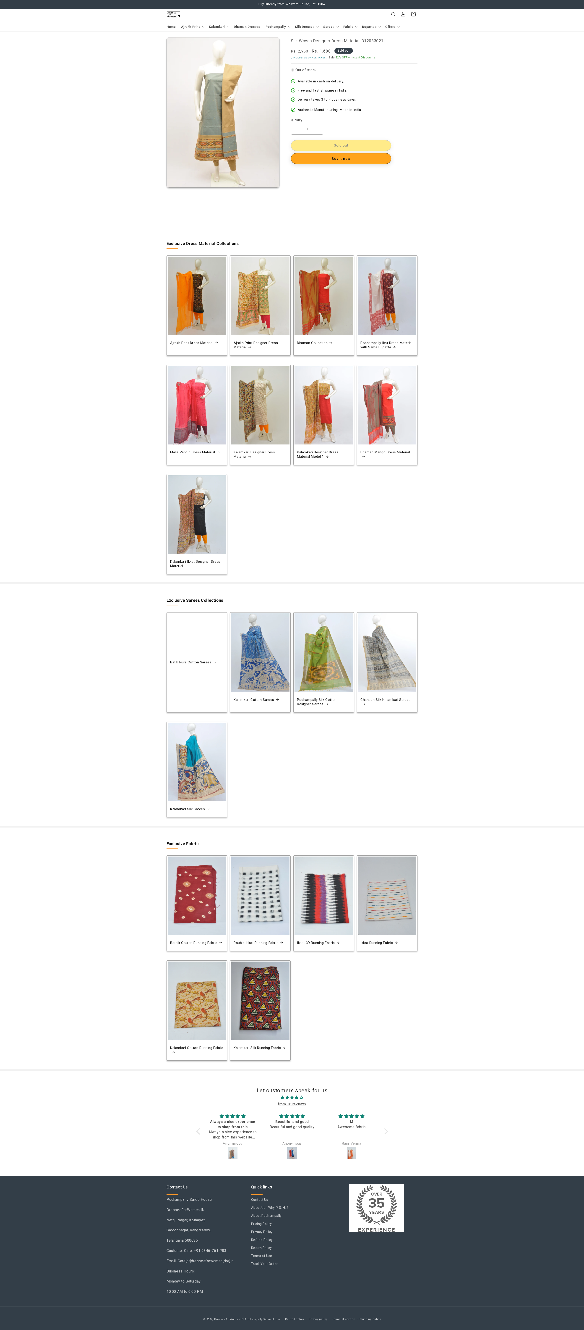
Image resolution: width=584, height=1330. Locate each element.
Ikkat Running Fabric (376, 943)
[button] (192, 27)
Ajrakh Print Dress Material (191, 343)
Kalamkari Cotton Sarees (254, 700)
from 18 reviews (292, 1104)
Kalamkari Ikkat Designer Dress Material (195, 563)
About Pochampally (266, 1216)
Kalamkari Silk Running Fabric (257, 1048)
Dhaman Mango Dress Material (385, 452)
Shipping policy (370, 1319)
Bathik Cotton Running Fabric (193, 943)
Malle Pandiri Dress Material (192, 452)
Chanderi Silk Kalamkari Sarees (385, 700)
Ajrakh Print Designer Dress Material (256, 345)
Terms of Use (261, 1256)
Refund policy (294, 1319)
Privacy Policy (262, 1232)
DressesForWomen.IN (229, 1319)
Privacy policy (318, 1319)
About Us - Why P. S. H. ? (270, 1208)
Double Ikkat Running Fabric (256, 943)
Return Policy (261, 1248)
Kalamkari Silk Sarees (187, 809)
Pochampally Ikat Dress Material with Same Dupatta (386, 345)
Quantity (296, 120)
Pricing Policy (261, 1224)
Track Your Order (264, 1264)
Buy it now (341, 159)
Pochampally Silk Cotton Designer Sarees (317, 702)
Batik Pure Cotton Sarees (190, 662)
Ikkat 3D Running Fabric (316, 943)
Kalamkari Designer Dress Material (254, 454)
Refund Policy (262, 1240)
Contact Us (259, 1199)
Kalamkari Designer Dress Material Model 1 (317, 454)
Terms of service (343, 1319)
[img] (292, 1097)
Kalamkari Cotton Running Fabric (196, 1048)
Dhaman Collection (312, 343)
